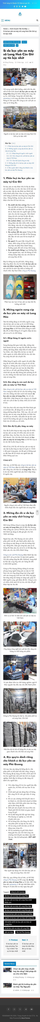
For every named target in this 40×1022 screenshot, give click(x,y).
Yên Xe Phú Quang (23, 932)
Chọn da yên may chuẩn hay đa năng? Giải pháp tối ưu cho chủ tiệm (24, 971)
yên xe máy (9, 932)
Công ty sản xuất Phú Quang (13, 555)
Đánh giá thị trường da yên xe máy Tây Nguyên (16, 3)
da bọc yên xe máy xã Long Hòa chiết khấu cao (18, 901)
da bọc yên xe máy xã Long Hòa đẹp (18, 906)
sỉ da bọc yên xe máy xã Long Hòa (17, 928)
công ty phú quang (18, 892)
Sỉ (17, 45)
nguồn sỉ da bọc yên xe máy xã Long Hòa (20, 918)
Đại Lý (24, 42)
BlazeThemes (25, 1018)
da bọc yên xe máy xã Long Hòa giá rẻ (18, 910)
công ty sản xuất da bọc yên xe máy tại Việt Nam (19, 390)
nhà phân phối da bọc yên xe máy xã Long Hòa (18, 923)
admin (17, 990)
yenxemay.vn (7, 98)
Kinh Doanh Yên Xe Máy (12, 42)
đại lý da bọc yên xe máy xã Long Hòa (18, 914)
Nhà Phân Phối (9, 45)
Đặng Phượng (9, 62)
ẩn (13, 143)
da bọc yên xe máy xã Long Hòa (16, 896)
